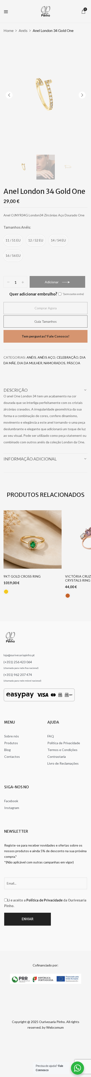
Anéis (23, 30)
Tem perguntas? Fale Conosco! (45, 336)
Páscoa (73, 363)
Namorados (54, 363)
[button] (83, 11)
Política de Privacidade (44, 900)
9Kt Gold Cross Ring (22, 576)
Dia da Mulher (29, 363)
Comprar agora (46, 308)
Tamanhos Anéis (17, 227)
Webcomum (55, 1027)
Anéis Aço (46, 357)
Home (9, 30)
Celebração (67, 357)
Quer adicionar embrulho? (33, 294)
